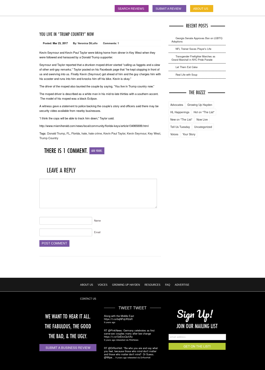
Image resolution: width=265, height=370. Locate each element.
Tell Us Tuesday (180, 127)
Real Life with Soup (186, 74)
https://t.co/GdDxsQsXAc (118, 336)
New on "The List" (181, 119)
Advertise (182, 284)
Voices (174, 134)
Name (97, 220)
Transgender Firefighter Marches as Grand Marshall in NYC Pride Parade (193, 57)
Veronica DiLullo (88, 43)
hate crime (95, 133)
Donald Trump (56, 133)
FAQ (167, 284)
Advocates (176, 105)
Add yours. (96, 151)
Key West (154, 133)
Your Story (189, 134)
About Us (86, 284)
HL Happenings (179, 112)
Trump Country (48, 138)
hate (84, 133)
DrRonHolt (145, 357)
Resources (152, 284)
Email (97, 232)
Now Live (202, 119)
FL (68, 133)
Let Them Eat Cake (186, 67)
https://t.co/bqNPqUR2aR (118, 319)
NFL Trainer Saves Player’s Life (193, 49)
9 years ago (109, 322)
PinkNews (134, 339)
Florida (75, 133)
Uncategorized (203, 127)
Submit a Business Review (68, 347)
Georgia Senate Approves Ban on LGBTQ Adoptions (196, 39)
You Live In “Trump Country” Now (66, 34)
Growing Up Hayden (199, 105)
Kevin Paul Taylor (114, 133)
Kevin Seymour (136, 133)
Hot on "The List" (204, 112)
